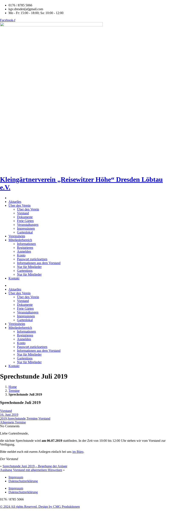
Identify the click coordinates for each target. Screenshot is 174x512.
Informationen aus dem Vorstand (38, 263)
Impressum (15, 477)
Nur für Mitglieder (29, 267)
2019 (3, 418)
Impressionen (26, 228)
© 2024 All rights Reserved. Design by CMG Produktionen (40, 506)
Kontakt (13, 278)
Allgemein (7, 422)
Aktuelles (14, 201)
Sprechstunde (17, 418)
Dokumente (25, 217)
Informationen (26, 244)
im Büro (77, 451)
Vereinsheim (16, 236)
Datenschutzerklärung (23, 481)
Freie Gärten (25, 221)
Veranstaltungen (27, 224)
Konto (21, 255)
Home (12, 387)
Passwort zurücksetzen (32, 259)
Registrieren (25, 247)
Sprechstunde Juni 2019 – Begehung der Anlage (35, 466)
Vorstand (23, 213)
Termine (14, 390)
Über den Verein (19, 205)
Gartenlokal (25, 232)
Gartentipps (24, 270)
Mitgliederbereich (20, 240)
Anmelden (24, 251)
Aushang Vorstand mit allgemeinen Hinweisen (31, 470)
